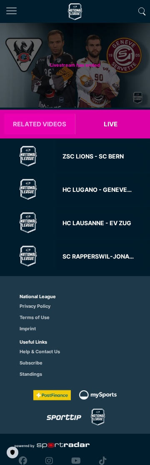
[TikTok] (101, 461)
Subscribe (31, 363)
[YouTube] (76, 461)
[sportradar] (52, 445)
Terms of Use (35, 317)
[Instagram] (49, 461)
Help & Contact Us (40, 351)
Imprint (28, 329)
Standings (31, 374)
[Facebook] (25, 461)
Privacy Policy (35, 306)
